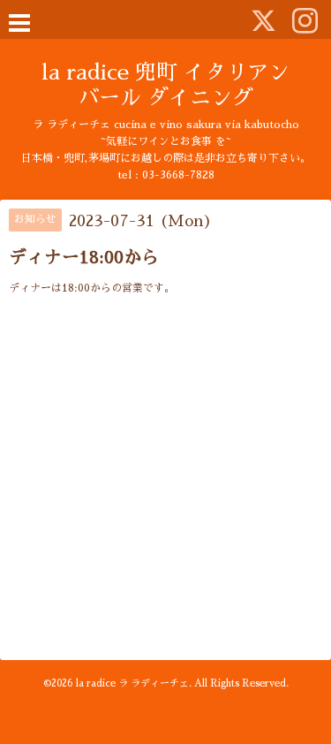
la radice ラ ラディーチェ (132, 683)
